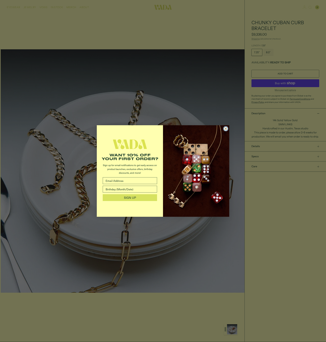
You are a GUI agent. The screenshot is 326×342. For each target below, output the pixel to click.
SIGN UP (130, 197)
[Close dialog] (226, 129)
